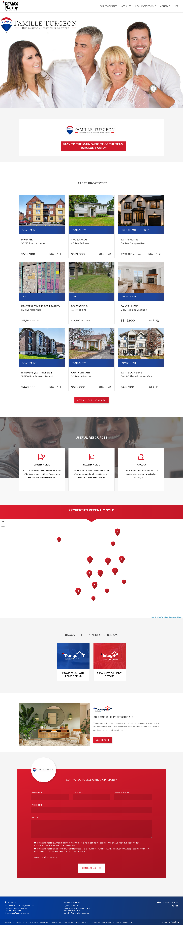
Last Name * (79, 792)
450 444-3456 (15, 911)
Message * (36, 818)
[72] (100, 577)
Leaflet (154, 617)
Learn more (102, 740)
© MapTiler (160, 617)
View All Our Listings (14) (91, 400)
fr (176, 6)
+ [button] (3, 521)
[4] (108, 565)
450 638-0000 (74, 911)
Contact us (89, 868)
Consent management (124, 922)
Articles (126, 6)
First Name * (38, 792)
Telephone (37, 805)
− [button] (3, 524)
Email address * (122, 792)
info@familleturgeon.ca (19, 913)
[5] (94, 589)
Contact (165, 6)
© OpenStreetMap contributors (173, 617)
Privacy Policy (39, 857)
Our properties (108, 6)
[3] (115, 575)
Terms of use (52, 857)
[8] (89, 577)
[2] (117, 536)
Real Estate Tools (145, 6)
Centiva (175, 922)
